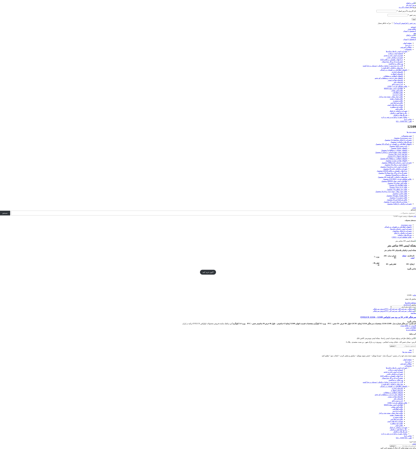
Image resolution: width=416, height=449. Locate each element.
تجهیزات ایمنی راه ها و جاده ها (396, 51)
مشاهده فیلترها (410, 303)
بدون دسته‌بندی (406, 225)
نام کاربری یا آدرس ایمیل (406, 11)
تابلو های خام (398, 82)
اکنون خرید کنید (208, 272)
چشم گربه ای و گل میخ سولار (392, 62)
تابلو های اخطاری (397, 74)
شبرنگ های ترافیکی (400, 115)
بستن (414, 208)
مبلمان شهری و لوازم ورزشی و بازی (394, 117)
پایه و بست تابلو (397, 84)
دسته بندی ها (411, 132)
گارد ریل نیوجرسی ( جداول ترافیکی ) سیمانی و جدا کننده (383, 66)
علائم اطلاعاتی (397, 92)
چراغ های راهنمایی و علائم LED (391, 59)
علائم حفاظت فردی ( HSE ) (397, 86)
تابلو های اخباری (397, 72)
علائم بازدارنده (398, 94)
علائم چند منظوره (396, 107)
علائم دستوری (398, 101)
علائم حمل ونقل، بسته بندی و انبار (391, 97)
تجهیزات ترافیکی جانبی (395, 57)
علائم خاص (399, 109)
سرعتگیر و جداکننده (396, 64)
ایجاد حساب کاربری (406, 7)
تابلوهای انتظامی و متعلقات (393, 76)
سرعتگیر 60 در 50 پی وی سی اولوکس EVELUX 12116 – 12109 (388, 317)
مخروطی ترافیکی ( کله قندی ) (392, 68)
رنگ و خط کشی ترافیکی (398, 113)
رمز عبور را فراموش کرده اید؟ (405, 23)
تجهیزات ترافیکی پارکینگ (398, 111)
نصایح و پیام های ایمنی (395, 105)
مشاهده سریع (411, 330)
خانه (414, 216)
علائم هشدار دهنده (396, 99)
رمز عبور (412, 15)
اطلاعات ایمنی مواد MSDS (393, 88)
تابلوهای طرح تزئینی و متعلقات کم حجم (389, 78)
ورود (414, 19)
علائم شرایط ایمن (396, 103)
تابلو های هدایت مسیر (395, 80)
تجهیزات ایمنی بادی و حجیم (393, 55)
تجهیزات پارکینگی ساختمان (402, 231)
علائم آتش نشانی (397, 90)
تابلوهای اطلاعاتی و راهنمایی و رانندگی (393, 70)
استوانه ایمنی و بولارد (395, 53)
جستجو (413, 210)
